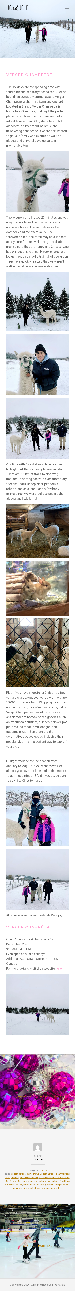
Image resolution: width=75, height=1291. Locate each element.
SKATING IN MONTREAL (37, 1246)
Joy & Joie (10, 1181)
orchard (34, 1181)
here (59, 968)
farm (7, 1177)
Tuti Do (37, 1159)
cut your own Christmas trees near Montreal (48, 1174)
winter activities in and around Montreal (43, 1188)
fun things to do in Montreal (24, 1177)
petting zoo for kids (49, 1181)
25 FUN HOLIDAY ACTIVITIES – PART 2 (37, 1096)
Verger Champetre (55, 1184)
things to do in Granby (34, 1184)
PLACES (43, 1170)
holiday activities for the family (54, 1177)
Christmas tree (18, 1174)
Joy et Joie (23, 1181)
